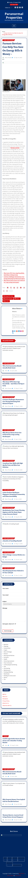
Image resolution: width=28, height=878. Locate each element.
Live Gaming (7, 668)
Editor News (10, 875)
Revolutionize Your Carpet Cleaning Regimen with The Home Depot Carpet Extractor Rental (14, 512)
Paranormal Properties (14, 16)
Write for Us (6, 703)
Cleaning (6, 646)
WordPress (22, 873)
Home (3, 31)
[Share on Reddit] (24, 287)
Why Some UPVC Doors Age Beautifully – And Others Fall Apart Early (13, 384)
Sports (5, 677)
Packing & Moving (8, 672)
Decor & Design (8, 652)
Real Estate (6, 674)
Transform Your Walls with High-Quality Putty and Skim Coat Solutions (13, 465)
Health (5, 659)
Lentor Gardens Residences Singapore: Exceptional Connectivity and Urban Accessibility (14, 494)
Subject (5, 601)
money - (18, 298)
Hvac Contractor (8, 663)
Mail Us (4, 694)
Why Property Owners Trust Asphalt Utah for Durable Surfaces (14, 800)
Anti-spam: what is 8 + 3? (9, 624)
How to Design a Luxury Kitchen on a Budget (14, 556)
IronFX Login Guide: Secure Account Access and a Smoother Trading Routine (14, 741)
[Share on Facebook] (7, 287)
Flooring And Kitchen (9, 655)
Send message (8, 631)
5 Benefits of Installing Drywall (12, 541)
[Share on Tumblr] (4, 291)
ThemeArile (18, 875)
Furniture (6, 657)
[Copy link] (11, 291)
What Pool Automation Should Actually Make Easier (12, 367)
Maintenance (7, 670)
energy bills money (9, 296)
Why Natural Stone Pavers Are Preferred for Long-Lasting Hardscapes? (12, 434)
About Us (5, 696)
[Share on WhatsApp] (17, 287)
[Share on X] (11, 287)
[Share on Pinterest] (20, 287)
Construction (7, 648)
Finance (6, 653)
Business (6, 644)
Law (5, 666)
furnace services (8, 298)
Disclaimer (5, 699)
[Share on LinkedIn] (14, 287)
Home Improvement (9, 661)
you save (7, 301)
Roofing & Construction (10, 675)
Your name (5, 588)
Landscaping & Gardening (10, 664)
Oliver (6, 370)
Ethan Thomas (8, 57)
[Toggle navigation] (14, 25)
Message (5, 608)
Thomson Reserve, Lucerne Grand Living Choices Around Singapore (13, 816)
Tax (5, 679)
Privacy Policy (6, 701)
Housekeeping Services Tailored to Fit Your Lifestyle (13, 572)
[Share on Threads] (7, 291)
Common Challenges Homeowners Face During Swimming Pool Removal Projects (13, 401)
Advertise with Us (7, 705)
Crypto (5, 650)
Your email (5, 595)
